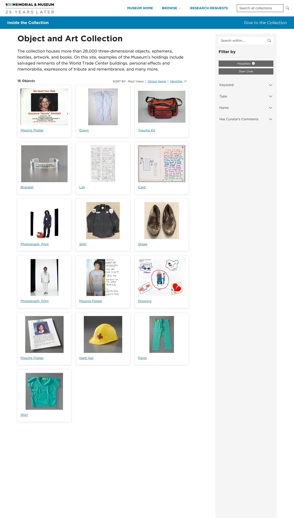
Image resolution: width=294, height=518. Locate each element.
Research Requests (209, 8)
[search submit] (269, 40)
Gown (84, 130)
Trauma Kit (146, 130)
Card (142, 187)
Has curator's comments (238, 119)
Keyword (226, 85)
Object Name (157, 81)
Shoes (142, 244)
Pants (142, 358)
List (82, 187)
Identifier (176, 81)
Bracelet (27, 187)
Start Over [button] (246, 71)
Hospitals (244, 63)
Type (223, 96)
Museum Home (140, 8)
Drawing (144, 301)
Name (224, 108)
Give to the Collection (265, 22)
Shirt (82, 244)
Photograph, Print (35, 244)
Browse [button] (169, 8)
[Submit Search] (287, 8)
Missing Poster (32, 130)
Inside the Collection (28, 22)
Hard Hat (86, 358)
